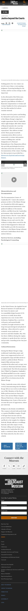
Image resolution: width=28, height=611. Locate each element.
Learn (2, 541)
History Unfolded (5, 573)
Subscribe (14, 517)
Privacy (3, 595)
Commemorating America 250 (8, 534)
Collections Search (6, 567)
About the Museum (6, 584)
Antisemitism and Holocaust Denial (10, 557)
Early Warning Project (6, 579)
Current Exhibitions (6, 526)
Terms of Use (4, 592)
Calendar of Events (6, 529)
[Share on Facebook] (6, 24)
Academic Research (6, 549)
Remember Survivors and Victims (9, 552)
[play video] (14, 179)
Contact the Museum (6, 588)
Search (24, 4)
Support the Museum (6, 531)
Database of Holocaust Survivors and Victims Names (12, 570)
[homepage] (14, 3)
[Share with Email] (12, 24)
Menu (3, 4)
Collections (4, 546)
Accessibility (4, 599)
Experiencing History (6, 576)
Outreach (3, 559)
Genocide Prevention (6, 554)
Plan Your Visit (5, 524)
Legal (2, 602)
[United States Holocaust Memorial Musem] (14, 487)
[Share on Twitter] (9, 24)
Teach (2, 544)
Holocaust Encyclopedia (7, 564)
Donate (3, 537)
